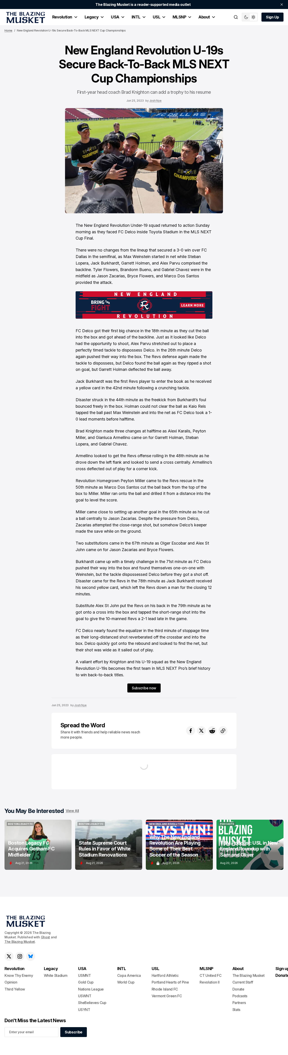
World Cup (126, 982)
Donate (238, 989)
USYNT (84, 1009)
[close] (281, 4)
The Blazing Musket (19, 942)
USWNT (84, 996)
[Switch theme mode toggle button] (250, 17)
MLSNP (179, 17)
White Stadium (56, 975)
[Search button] (236, 17)
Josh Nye (155, 100)
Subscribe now (144, 688)
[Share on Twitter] (201, 730)
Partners (239, 1002)
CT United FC (210, 975)
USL (156, 17)
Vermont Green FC (167, 996)
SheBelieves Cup (92, 1002)
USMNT (84, 975)
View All (72, 810)
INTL (136, 17)
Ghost (45, 937)
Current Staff (242, 982)
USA (115, 17)
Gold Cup (85, 982)
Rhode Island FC (165, 989)
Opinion (10, 982)
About (204, 17)
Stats (236, 1009)
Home (8, 30)
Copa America (129, 975)
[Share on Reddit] (212, 730)
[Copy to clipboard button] (222, 730)
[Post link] (38, 845)
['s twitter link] (9, 956)
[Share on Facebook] (190, 730)
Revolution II (209, 982)
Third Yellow (14, 989)
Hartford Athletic (165, 975)
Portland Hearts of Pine (170, 982)
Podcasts (239, 996)
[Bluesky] (30, 956)
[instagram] (19, 956)
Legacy (92, 17)
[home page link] (24, 17)
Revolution (62, 17)
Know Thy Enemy (18, 975)
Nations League (91, 989)
